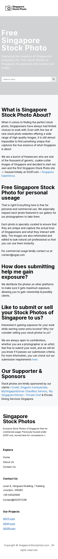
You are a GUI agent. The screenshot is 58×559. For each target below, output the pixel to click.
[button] (42, 8)
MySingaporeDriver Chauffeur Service (24, 391)
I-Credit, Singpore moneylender (28, 387)
